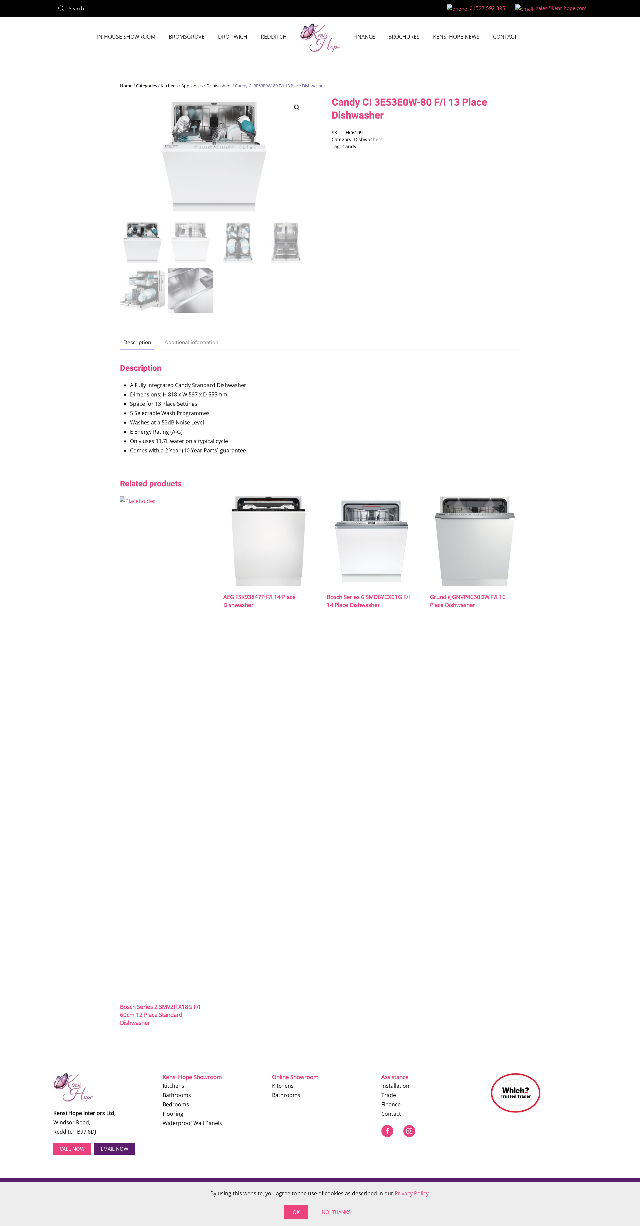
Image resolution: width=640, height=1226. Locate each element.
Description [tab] (137, 342)
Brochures (404, 36)
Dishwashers (218, 86)
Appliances (192, 86)
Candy (349, 146)
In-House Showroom (126, 36)
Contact (505, 36)
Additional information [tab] (191, 342)
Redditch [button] (274, 36)
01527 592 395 (486, 8)
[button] (297, 108)
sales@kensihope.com (560, 8)
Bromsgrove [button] (187, 36)
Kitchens (169, 86)
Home (126, 86)
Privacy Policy (412, 1193)
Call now (72, 1148)
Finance (364, 36)
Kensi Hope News (456, 36)
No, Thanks (336, 1212)
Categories (146, 86)
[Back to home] (320, 37)
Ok (296, 1212)
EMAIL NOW (114, 1148)
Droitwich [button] (232, 36)
